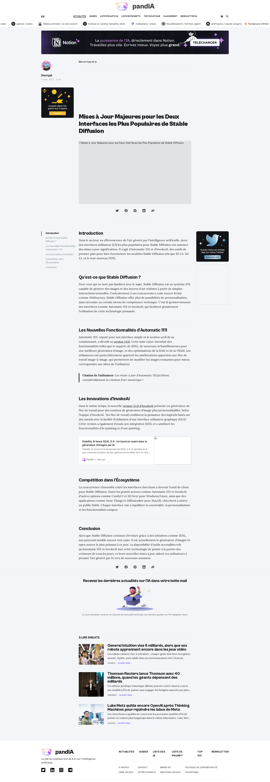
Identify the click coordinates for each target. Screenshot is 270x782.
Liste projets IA (109, 16)
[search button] (227, 16)
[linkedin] (51, 771)
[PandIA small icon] (42, 16)
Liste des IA (159, 753)
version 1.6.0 (122, 341)
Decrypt (46, 75)
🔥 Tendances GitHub (256, 23)
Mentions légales (170, 772)
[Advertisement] (135, 90)
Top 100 (200, 753)
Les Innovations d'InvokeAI (59, 254)
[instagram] (60, 771)
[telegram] (69, 771)
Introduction (52, 233)
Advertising (192, 772)
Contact (143, 767)
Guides (93, 16)
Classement (170, 16)
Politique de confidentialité (201, 767)
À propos (124, 767)
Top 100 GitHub (152, 16)
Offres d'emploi (147, 772)
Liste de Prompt (177, 753)
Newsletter (220, 751)
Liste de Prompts (131, 16)
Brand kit (165, 767)
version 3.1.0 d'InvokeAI (138, 406)
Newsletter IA (188, 16)
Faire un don (126, 772)
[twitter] (42, 771)
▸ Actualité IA (89, 62)
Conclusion (51, 267)
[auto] (221, 16)
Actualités (79, 16)
